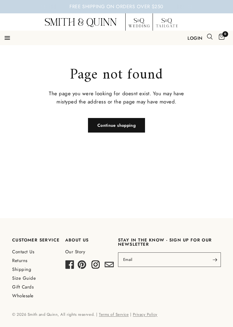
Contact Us (23, 251)
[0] (221, 37)
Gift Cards (23, 287)
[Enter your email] (215, 259)
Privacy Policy (145, 314)
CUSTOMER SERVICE (35, 240)
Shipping (21, 269)
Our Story (75, 251)
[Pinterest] (81, 266)
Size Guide (24, 278)
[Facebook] (69, 266)
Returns (20, 260)
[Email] (109, 266)
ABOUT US (77, 240)
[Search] (210, 37)
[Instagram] (95, 266)
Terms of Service (114, 314)
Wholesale (23, 295)
